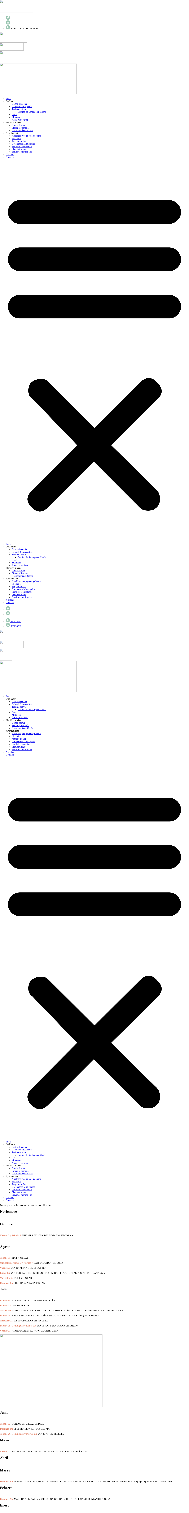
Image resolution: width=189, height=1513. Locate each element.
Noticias (10, 154)
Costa (14, 114)
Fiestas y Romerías (20, 128)
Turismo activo (19, 109)
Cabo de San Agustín (22, 106)
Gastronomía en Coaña (22, 130)
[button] (94, 350)
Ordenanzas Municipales (23, 143)
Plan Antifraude (19, 149)
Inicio (8, 98)
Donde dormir (18, 125)
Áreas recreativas (20, 120)
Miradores (16, 117)
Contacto (10, 157)
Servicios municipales (22, 151)
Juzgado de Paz (19, 141)
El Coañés (16, 138)
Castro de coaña (19, 104)
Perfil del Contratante (22, 146)
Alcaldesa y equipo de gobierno (26, 135)
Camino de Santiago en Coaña (32, 112)
